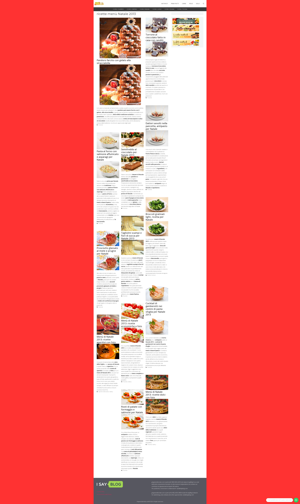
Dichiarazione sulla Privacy (104, 494)
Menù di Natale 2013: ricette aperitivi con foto (106, 339)
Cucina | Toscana (182, 9)
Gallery (129, 381)
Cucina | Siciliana (169, 9)
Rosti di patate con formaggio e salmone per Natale (132, 409)
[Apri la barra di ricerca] (203, 4)
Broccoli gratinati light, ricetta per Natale (155, 216)
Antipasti (164, 3)
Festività (101, 125)
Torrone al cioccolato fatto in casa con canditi (156, 37)
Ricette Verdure (152, 275)
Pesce (191, 3)
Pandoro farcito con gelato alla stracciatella (114, 62)
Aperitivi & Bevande (104, 391)
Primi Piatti (175, 3)
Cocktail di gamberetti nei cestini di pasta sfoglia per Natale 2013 (155, 309)
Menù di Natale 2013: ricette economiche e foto (131, 323)
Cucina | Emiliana (144, 9)
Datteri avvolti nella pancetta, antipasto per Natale (156, 126)
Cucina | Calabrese (118, 9)
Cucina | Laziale (157, 9)
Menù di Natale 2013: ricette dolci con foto (155, 394)
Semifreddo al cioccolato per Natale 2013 (129, 152)
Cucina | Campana (132, 9)
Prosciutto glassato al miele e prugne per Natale (107, 250)
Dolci (198, 3)
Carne (184, 3)
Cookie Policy (100, 491)
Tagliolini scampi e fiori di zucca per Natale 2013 (131, 235)
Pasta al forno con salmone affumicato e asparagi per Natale (108, 155)
